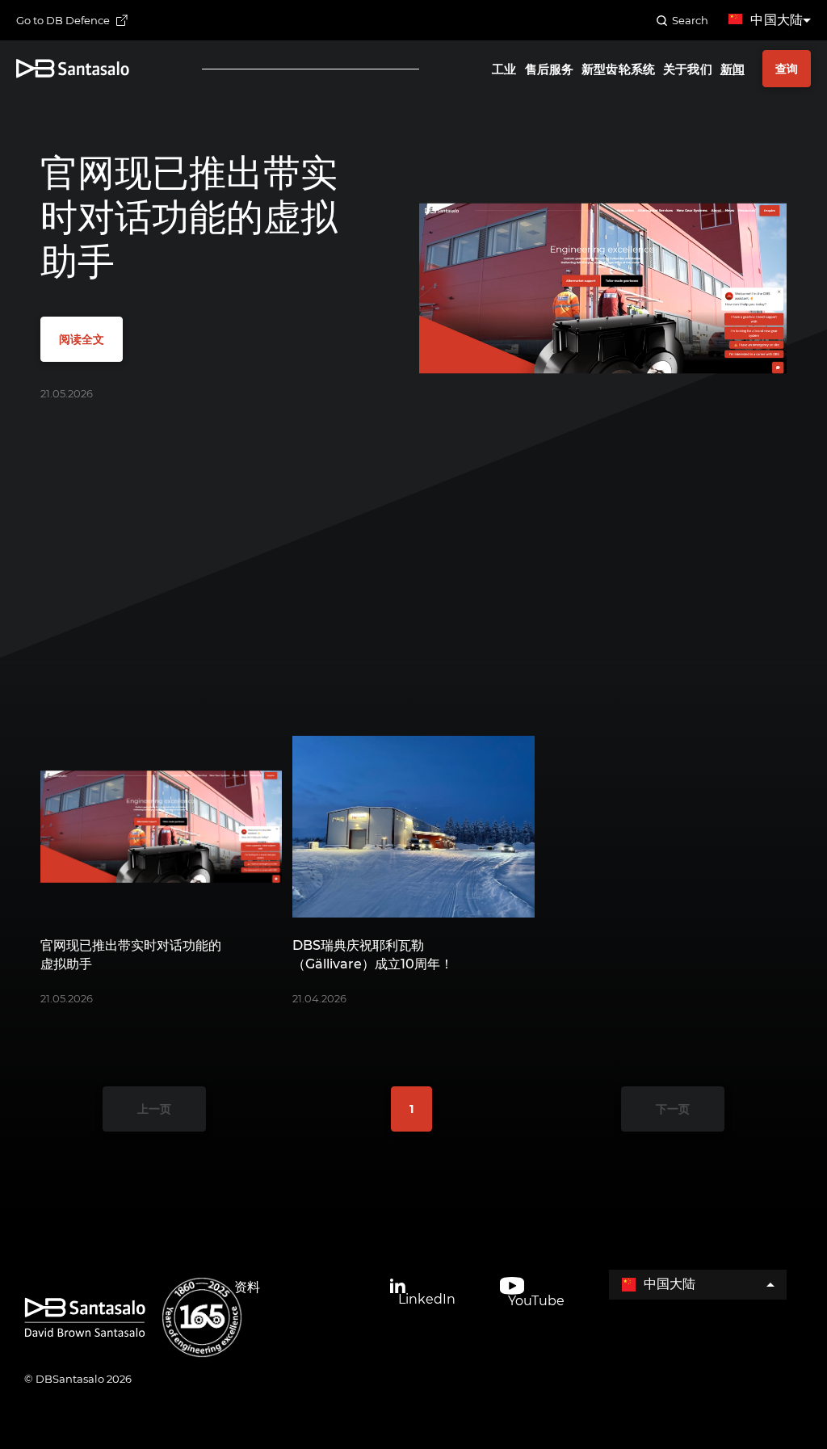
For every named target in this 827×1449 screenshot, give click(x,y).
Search (690, 20)
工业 (504, 69)
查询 (786, 68)
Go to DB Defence (63, 20)
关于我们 (687, 69)
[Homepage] (72, 68)
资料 (247, 1287)
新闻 (732, 69)
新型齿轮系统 (618, 69)
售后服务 (549, 69)
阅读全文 (81, 339)
